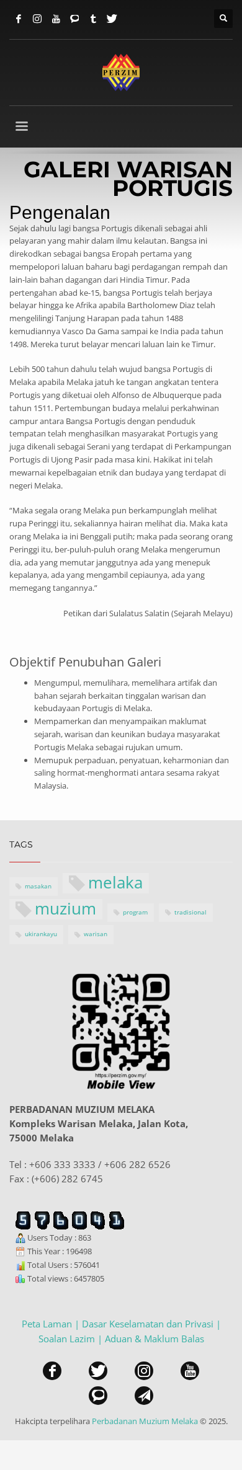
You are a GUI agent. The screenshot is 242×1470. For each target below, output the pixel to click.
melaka (115, 883)
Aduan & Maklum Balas (154, 1338)
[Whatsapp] (74, 18)
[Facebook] (18, 18)
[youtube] (190, 1371)
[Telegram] (93, 18)
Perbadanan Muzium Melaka (145, 1421)
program (135, 912)
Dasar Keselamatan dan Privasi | (151, 1323)
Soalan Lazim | (71, 1338)
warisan (95, 934)
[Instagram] (37, 18)
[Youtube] (56, 18)
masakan (38, 886)
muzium (65, 909)
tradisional (190, 912)
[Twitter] (111, 18)
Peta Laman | (52, 1323)
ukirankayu (41, 934)
